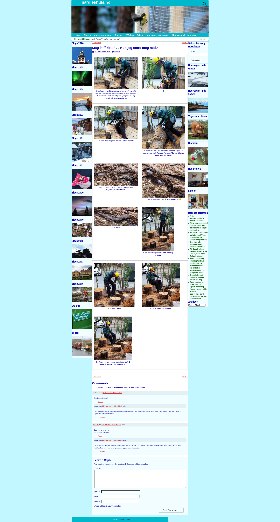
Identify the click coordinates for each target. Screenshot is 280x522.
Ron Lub (96, 424)
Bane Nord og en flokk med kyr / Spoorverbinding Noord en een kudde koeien (198, 287)
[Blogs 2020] (82, 206)
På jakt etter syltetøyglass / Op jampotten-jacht (197, 270)
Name (97, 492)
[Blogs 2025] (82, 78)
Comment (98, 468)
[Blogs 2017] (82, 272)
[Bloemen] (198, 156)
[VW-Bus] (82, 319)
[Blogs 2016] (82, 294)
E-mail (193, 51)
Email (96, 497)
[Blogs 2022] (82, 152)
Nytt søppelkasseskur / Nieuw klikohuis (197, 218)
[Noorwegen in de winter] (198, 79)
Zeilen (140, 35)
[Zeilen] (82, 346)
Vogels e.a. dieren (102, 35)
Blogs (86, 35)
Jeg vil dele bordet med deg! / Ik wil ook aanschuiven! (198, 296)
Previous (96, 43)
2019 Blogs (84, 39)
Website (97, 501)
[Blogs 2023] (82, 126)
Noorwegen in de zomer (157, 35)
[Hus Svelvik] (198, 179)
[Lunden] (198, 201)
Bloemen (118, 35)
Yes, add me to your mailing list (108, 506)
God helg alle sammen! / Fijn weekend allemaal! (197, 244)
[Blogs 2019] (82, 230)
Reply (100, 402)
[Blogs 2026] (82, 55)
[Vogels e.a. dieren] (198, 129)
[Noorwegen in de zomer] (198, 105)
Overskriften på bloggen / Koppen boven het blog (197, 277)
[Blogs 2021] (82, 179)
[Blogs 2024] (82, 102)
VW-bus (130, 35)
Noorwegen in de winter (184, 35)
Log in (203, 39)
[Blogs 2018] (82, 251)
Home (78, 35)
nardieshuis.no (96, 2)
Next (185, 43)
